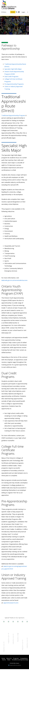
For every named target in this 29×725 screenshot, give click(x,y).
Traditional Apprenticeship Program (13, 115)
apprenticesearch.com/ (10, 603)
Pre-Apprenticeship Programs (14, 84)
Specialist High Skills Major (13, 69)
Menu (4, 12)
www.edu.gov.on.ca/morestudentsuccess (14, 280)
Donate (13, 12)
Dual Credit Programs (11, 76)
